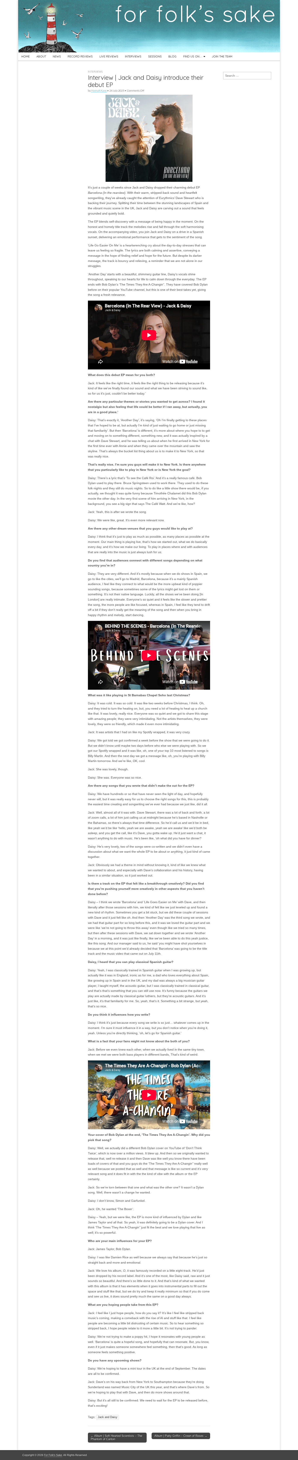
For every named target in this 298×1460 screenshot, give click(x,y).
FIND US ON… (192, 56)
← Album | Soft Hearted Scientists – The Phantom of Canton (116, 1437)
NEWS (57, 56)
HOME (25, 56)
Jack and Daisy (107, 1417)
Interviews (95, 71)
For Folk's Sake (53, 1455)
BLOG (172, 56)
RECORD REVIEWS (80, 56)
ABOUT (41, 56)
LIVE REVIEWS (108, 56)
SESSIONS (155, 56)
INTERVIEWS (133, 56)
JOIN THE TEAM (222, 56)
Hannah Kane (99, 90)
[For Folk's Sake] (149, 26)
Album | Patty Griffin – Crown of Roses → (180, 1435)
